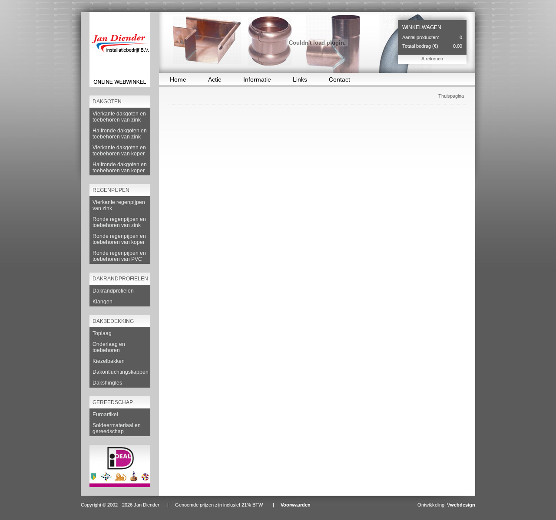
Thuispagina (451, 96)
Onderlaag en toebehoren (109, 347)
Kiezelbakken (109, 361)
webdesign (462, 504)
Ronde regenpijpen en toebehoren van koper (119, 239)
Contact (339, 79)
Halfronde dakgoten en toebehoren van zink (120, 134)
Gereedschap (113, 402)
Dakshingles (107, 383)
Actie (215, 79)
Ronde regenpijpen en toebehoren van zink (119, 222)
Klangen (103, 302)
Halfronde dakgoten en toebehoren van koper (120, 167)
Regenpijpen (111, 190)
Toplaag (102, 333)
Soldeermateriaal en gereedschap (117, 428)
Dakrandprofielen (120, 279)
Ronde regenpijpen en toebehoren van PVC (119, 256)
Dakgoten (107, 102)
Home (178, 79)
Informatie (257, 79)
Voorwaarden (296, 504)
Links (300, 79)
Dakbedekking (113, 321)
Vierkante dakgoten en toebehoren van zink (119, 117)
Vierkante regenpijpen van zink (119, 205)
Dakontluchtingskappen (121, 372)
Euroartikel (105, 414)
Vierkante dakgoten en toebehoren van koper (119, 151)
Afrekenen (432, 58)
